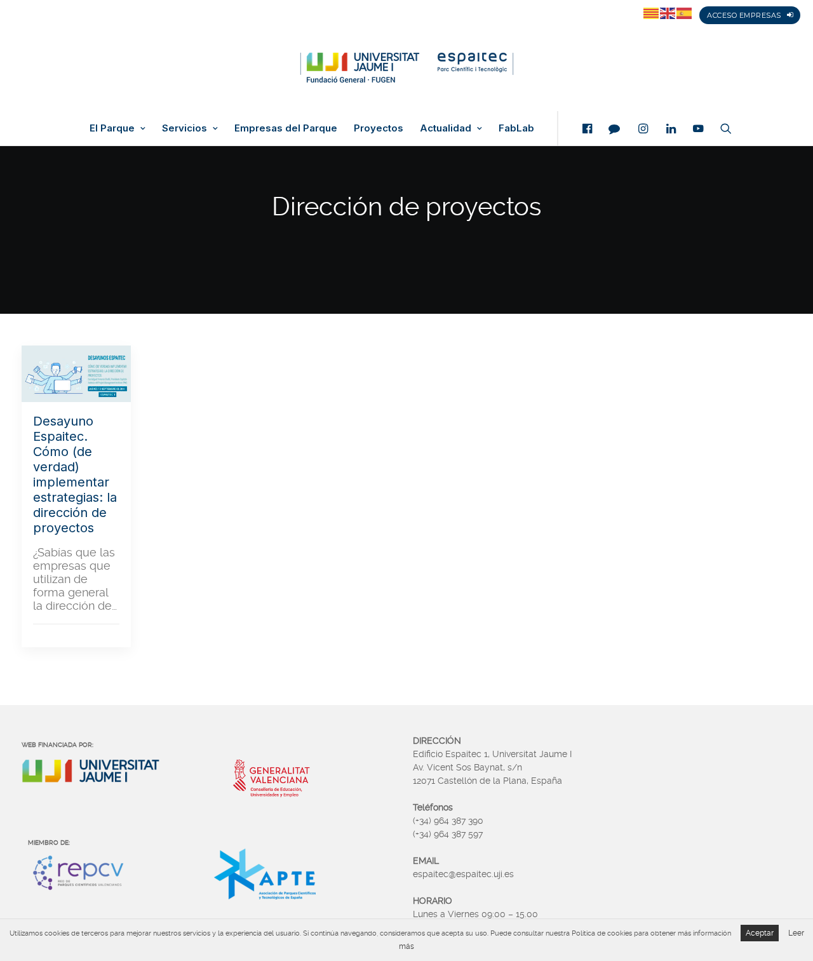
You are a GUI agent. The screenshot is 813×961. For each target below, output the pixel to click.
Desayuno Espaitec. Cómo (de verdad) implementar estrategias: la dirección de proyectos (75, 474)
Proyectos (378, 128)
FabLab (516, 128)
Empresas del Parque (285, 128)
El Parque (112, 128)
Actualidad (445, 128)
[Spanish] (684, 13)
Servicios (184, 128)
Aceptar (760, 933)
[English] (668, 13)
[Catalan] (651, 13)
